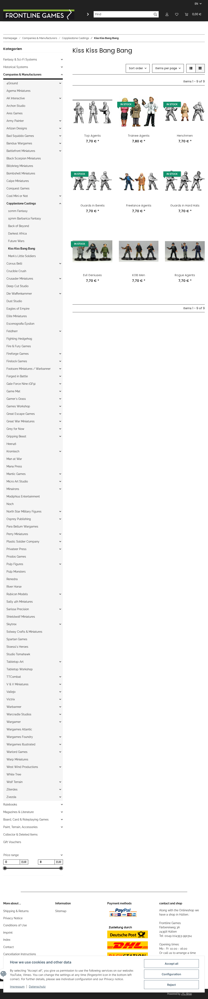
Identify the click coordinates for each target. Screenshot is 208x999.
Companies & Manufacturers (22, 74)
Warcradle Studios (18, 714)
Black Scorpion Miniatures (23, 158)
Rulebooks (10, 804)
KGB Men (138, 275)
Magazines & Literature (18, 812)
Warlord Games (16, 752)
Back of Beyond (18, 226)
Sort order (136, 68)
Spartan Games (16, 639)
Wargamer (13, 721)
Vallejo (10, 691)
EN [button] (196, 4)
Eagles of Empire (17, 308)
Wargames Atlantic (19, 729)
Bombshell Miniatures (20, 173)
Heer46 (11, 443)
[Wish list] (177, 14)
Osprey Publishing (18, 519)
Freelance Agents (138, 205)
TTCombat (13, 676)
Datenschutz (37, 986)
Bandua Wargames (19, 143)
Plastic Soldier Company (22, 541)
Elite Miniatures (16, 316)
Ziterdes (11, 789)
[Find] (155, 14)
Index (6, 939)
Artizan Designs (16, 128)
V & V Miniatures (17, 684)
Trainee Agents (139, 136)
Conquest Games (17, 188)
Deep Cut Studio (17, 286)
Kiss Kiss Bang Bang (21, 248)
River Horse (14, 586)
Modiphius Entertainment (23, 496)
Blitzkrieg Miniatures (19, 166)
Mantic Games (16, 474)
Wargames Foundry (19, 736)
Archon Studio (15, 105)
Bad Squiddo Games (20, 135)
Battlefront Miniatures (20, 150)
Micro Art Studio (17, 481)
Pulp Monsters (16, 571)
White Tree (13, 774)
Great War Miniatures (20, 421)
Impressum (17, 986)
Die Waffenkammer (19, 293)
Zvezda (11, 797)
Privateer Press (16, 549)
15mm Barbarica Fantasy (24, 218)
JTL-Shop (186, 994)
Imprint (8, 932)
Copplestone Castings (21, 203)
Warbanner (13, 706)
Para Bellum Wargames (22, 526)
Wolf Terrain (14, 782)
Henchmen (185, 136)
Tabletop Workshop (19, 669)
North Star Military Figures (23, 511)
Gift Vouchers (12, 842)
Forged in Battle (17, 376)
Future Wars (16, 241)
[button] (167, 14)
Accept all (171, 963)
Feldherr (12, 331)
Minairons (12, 489)
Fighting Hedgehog (19, 338)
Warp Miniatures (17, 759)
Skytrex (11, 624)
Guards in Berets (92, 205)
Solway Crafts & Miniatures (24, 631)
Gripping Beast (16, 436)
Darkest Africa (17, 233)
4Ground (12, 83)
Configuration (171, 974)
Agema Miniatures (18, 90)
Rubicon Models (17, 594)
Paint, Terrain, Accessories (20, 827)
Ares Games (14, 113)
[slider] (5, 868)
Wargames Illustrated (20, 744)
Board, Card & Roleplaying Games (26, 819)
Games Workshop (18, 406)
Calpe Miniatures (17, 181)
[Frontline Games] (38, 14)
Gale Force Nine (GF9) (21, 383)
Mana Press (14, 466)
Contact (8, 947)
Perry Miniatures (17, 534)
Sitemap (60, 911)
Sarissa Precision (17, 609)
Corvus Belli (14, 263)
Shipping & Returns (16, 911)
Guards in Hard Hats (184, 205)
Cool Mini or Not (17, 196)
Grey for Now (15, 428)
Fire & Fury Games (18, 346)
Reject (171, 984)
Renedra (12, 579)
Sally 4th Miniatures (19, 601)
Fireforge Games (17, 353)
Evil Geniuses (92, 275)
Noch (10, 504)
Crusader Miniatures (19, 278)
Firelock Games (16, 361)
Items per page (166, 68)
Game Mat (13, 391)
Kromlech (12, 451)
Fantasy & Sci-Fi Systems (20, 59)
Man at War (14, 459)
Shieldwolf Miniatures (20, 616)
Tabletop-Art (15, 661)
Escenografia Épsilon (20, 323)
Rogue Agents (185, 275)
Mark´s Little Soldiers (22, 256)
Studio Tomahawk (18, 654)
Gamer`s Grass (16, 398)
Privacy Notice (13, 918)
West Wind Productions (22, 767)
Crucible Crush (16, 271)
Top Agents (92, 136)
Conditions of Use (15, 925)
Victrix (10, 699)
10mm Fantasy (18, 211)
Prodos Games (16, 556)
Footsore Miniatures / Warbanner (28, 368)
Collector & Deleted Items (20, 834)
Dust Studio (14, 301)
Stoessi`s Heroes (17, 646)
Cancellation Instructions (19, 954)
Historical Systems (15, 67)
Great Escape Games (20, 413)
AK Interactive (15, 98)
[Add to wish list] (105, 98)
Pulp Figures (14, 564)
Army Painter (15, 120)
